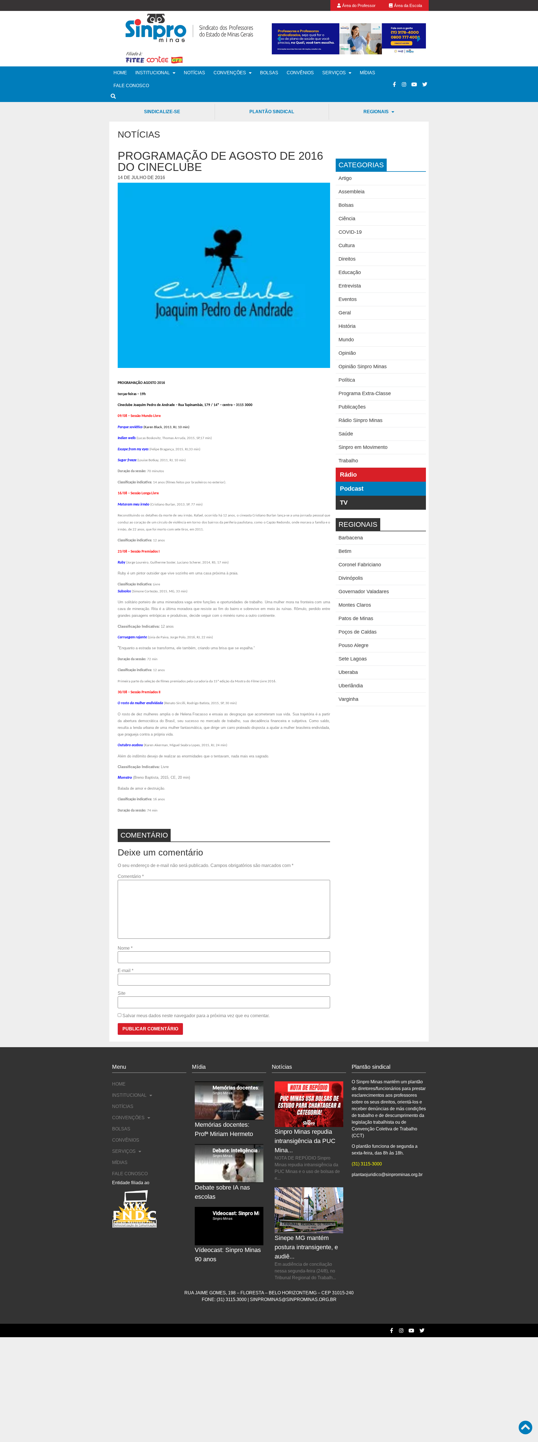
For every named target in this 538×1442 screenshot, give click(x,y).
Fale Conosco (131, 85)
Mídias (367, 72)
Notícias (194, 72)
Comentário (131, 876)
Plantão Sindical (271, 111)
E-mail (125, 970)
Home (120, 72)
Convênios (300, 72)
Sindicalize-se (162, 111)
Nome (125, 948)
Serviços (334, 72)
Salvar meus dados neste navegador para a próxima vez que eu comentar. (196, 1016)
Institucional (152, 72)
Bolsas (269, 72)
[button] (278, 38)
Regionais (376, 111)
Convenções (230, 72)
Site (122, 993)
